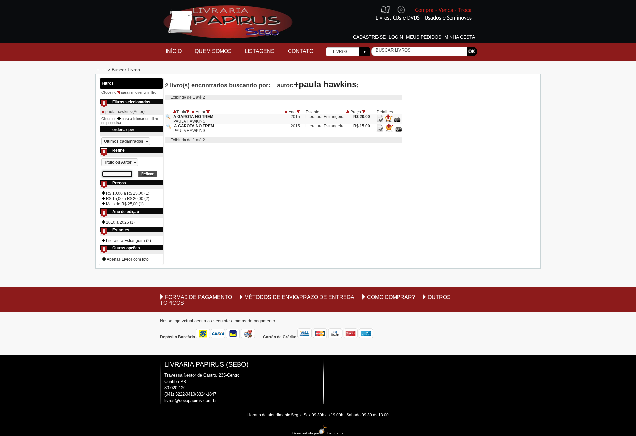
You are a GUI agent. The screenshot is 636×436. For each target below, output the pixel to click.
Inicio (101, 69)
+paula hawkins (325, 84)
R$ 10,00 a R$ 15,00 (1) (127, 193)
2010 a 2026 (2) (120, 222)
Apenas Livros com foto (127, 259)
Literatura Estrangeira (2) (128, 240)
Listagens (260, 51)
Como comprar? (391, 297)
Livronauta (335, 433)
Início (174, 51)
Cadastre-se (369, 37)
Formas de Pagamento (198, 297)
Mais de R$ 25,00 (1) (124, 204)
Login (396, 37)
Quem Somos (213, 51)
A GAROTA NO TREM (193, 116)
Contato (300, 51)
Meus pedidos (423, 37)
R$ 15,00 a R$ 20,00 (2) (127, 198)
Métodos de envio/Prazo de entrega (299, 297)
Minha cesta (459, 37)
